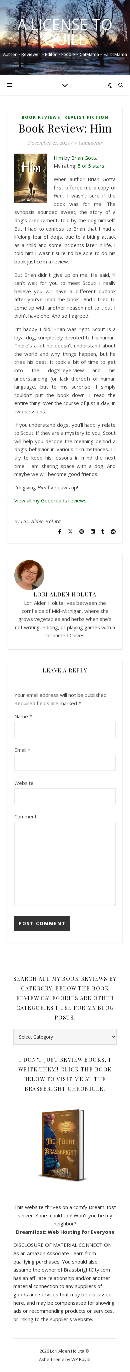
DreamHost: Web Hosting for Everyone (65, 1231)
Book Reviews (41, 117)
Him (58, 157)
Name (23, 716)
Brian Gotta (84, 157)
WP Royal (80, 1359)
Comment (25, 816)
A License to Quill (65, 32)
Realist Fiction (86, 117)
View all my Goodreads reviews (50, 500)
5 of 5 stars (91, 165)
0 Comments (88, 142)
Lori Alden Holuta (41, 521)
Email (22, 749)
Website (24, 783)
